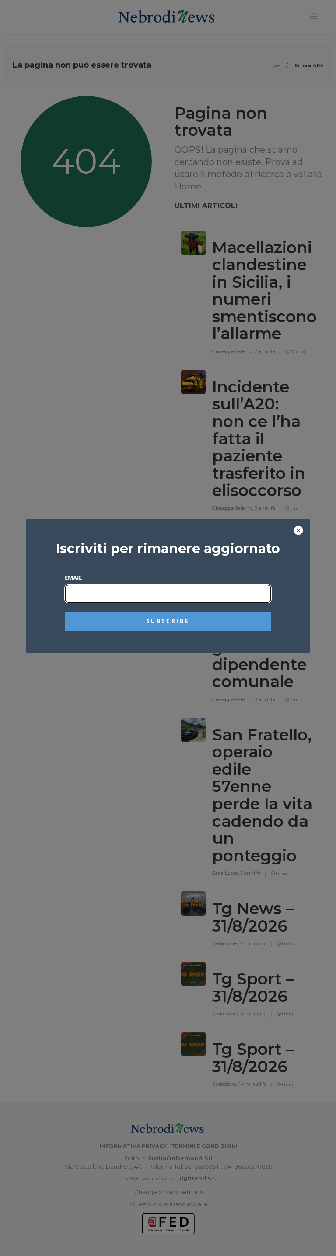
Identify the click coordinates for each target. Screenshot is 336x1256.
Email (73, 578)
